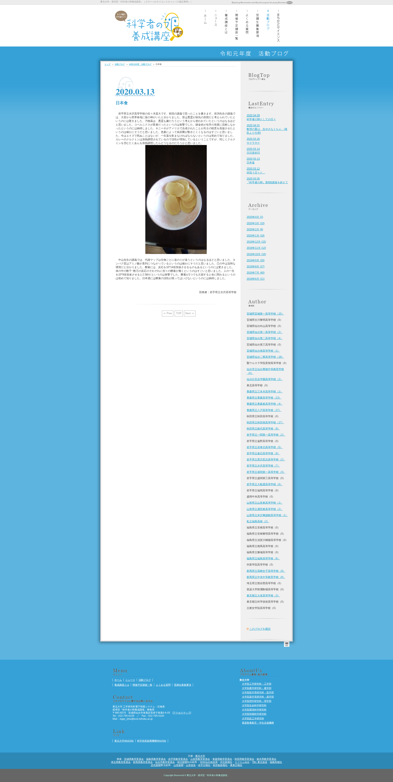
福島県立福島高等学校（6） (263, 558)
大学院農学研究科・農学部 (256, 688)
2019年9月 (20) (255, 260)
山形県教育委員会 (200, 759)
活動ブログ (268, 25)
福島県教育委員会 (156, 759)
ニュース (216, 25)
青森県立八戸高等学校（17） (264, 410)
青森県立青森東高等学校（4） (265, 403)
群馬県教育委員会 (143, 762)
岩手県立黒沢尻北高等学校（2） (266, 459)
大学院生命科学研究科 (254, 705)
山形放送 (191, 765)
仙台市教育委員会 (165, 762)
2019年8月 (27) (255, 266)
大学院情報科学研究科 (254, 714)
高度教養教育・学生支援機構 (258, 722)
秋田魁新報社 (220, 765)
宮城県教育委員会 (134, 759)
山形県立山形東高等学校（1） (265, 502)
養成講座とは (226, 25)
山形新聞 (178, 765)
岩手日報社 (204, 765)
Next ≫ (189, 313)
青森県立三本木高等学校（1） (265, 391)
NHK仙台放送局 (209, 762)
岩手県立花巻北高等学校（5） (265, 447)
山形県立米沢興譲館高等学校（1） (267, 515)
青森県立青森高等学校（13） (264, 397)
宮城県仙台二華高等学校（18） (265, 356)
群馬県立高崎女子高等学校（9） (266, 570)
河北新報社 (226, 762)
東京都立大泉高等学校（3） (263, 595)
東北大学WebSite (124, 740)
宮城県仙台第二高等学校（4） (265, 338)
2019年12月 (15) (256, 241)
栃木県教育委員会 (266, 759)
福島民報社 (276, 762)
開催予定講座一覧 (237, 25)
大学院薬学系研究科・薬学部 (258, 696)
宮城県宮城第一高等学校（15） (265, 313)
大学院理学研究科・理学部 (256, 701)
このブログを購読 (260, 628)
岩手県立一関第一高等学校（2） (266, 434)
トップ (107, 64)
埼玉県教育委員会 (121, 762)
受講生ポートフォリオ (278, 25)
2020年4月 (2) (255, 217)
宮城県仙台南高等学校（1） (263, 350)
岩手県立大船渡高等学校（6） (265, 484)
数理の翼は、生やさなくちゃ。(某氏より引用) (267, 129)
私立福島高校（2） (258, 521)
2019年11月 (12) (256, 247)
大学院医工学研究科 (253, 718)
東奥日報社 (236, 765)
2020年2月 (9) (255, 229)
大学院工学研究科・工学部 (256, 683)
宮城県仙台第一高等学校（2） (265, 332)
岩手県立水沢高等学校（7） (263, 465)
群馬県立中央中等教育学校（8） (266, 577)
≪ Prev (167, 313)
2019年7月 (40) (255, 272)
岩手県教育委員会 (178, 759)
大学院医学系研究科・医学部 (258, 692)
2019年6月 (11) (255, 278)
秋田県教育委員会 (244, 759)
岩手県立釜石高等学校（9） (263, 453)
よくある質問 (247, 25)
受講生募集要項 (257, 25)
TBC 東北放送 (259, 762)
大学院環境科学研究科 (254, 709)
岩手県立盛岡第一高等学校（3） (266, 472)
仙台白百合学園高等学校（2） (265, 379)
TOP (179, 313)
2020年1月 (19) (255, 235)
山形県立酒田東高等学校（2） (265, 509)
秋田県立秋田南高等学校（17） (265, 422)
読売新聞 (156, 765)
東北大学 (200, 756)
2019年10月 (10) (256, 254)
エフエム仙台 (242, 762)
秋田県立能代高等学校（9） (263, 428)
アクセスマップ (181, 712)
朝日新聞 (182, 762)
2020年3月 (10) (255, 223)
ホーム (205, 25)
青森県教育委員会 (222, 759)
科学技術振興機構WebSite (151, 740)
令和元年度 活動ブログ (140, 64)
